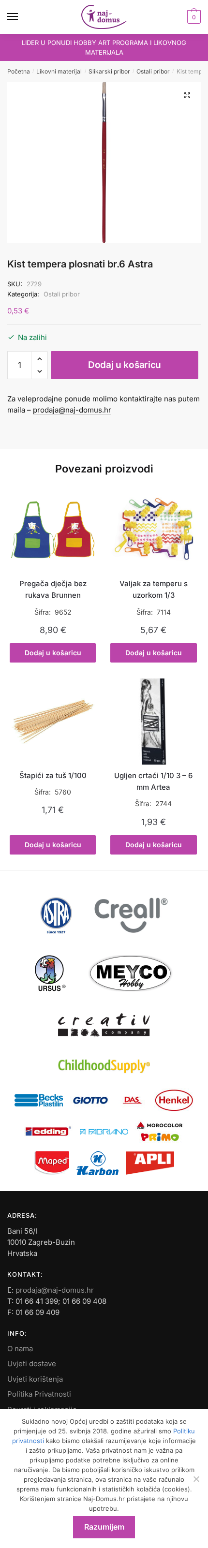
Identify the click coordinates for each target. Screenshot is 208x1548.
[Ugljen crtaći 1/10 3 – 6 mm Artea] (153, 721)
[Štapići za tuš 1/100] (53, 721)
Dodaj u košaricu (124, 364)
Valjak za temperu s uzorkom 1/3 (153, 589)
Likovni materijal (59, 71)
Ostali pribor (153, 71)
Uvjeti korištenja (35, 1379)
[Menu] (21, 17)
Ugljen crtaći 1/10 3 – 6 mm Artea (153, 781)
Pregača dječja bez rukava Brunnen (53, 589)
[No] (196, 1479)
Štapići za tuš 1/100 (53, 775)
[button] (187, 95)
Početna (18, 71)
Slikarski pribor (109, 71)
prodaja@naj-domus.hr (72, 409)
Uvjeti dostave (31, 1363)
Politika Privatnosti (39, 1394)
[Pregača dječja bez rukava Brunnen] (53, 530)
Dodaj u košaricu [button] (53, 653)
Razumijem (104, 1527)
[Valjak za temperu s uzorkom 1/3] (153, 530)
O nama (20, 1348)
